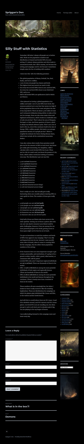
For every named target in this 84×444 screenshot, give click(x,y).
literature (64, 308)
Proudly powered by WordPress (23, 436)
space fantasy (65, 315)
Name (7, 364)
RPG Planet (64, 118)
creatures (64, 298)
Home (59, 13)
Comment (9, 339)
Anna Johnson (65, 173)
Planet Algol (63, 114)
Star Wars (64, 317)
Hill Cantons (63, 111)
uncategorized (65, 321)
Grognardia (63, 107)
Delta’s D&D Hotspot (65, 100)
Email (7, 372)
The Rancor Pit (64, 116)
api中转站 (64, 161)
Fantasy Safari (67, 13)
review (63, 312)
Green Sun (8, 70)
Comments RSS (64, 243)
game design (65, 303)
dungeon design (66, 300)
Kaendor (64, 307)
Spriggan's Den (14, 12)
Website (8, 380)
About (76, 13)
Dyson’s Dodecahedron (66, 104)
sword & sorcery (9, 66)
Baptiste (64, 187)
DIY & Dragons (64, 102)
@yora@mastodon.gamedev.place (69, 255)
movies (63, 310)
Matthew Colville (64, 113)
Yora (6, 59)
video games (65, 322)
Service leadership (66, 183)
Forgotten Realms (66, 301)
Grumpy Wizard (64, 109)
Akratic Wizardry (64, 95)
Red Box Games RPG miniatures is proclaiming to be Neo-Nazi (70, 162)
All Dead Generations (65, 97)
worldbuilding (9, 67)
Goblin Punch (63, 106)
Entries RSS (63, 241)
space (63, 314)
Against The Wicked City (66, 94)
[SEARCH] (77, 50)
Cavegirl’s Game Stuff (66, 99)
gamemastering (9, 64)
